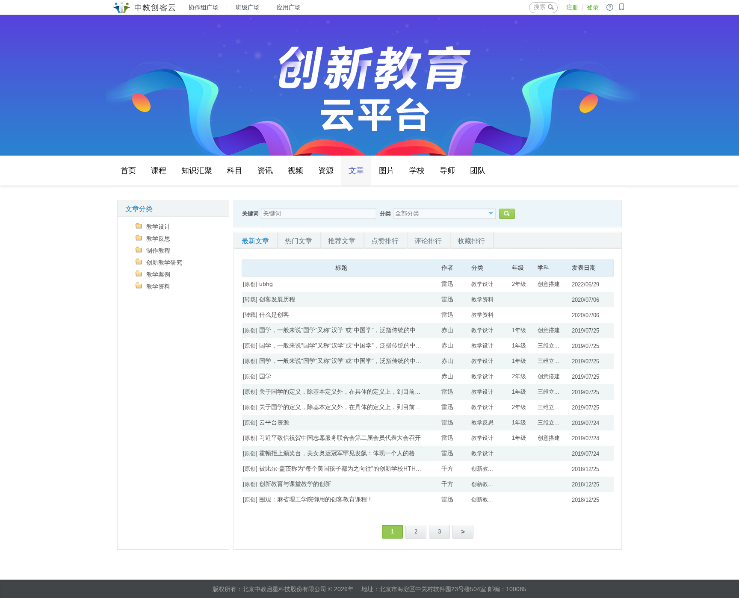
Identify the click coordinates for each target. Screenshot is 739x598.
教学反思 (158, 238)
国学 (265, 376)
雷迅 (447, 283)
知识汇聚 (196, 170)
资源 (326, 170)
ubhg (266, 283)
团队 (477, 170)
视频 (295, 170)
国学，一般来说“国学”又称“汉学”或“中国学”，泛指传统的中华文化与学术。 (358, 330)
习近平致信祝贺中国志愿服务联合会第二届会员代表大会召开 (340, 437)
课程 (158, 170)
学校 (417, 170)
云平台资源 (274, 422)
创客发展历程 (277, 299)
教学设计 (158, 226)
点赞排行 (385, 241)
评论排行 (428, 241)
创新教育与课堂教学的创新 (295, 483)
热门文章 (298, 241)
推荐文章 (341, 241)
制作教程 (158, 250)
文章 (356, 170)
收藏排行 (471, 241)
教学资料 (158, 286)
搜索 (540, 6)
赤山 (447, 330)
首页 (128, 170)
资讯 (265, 170)
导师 (447, 170)
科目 (234, 170)
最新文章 (255, 241)
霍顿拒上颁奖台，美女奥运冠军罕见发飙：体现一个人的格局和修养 (349, 453)
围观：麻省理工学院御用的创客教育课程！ (316, 499)
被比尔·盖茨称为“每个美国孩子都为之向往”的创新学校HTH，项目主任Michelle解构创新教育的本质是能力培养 (405, 468)
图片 (386, 170)
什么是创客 (274, 314)
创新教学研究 (164, 262)
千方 (447, 468)
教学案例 (158, 274)
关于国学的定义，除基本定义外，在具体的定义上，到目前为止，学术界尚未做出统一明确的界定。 (391, 391)
